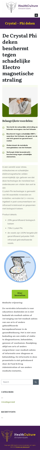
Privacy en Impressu (22, 447)
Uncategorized (8, 402)
